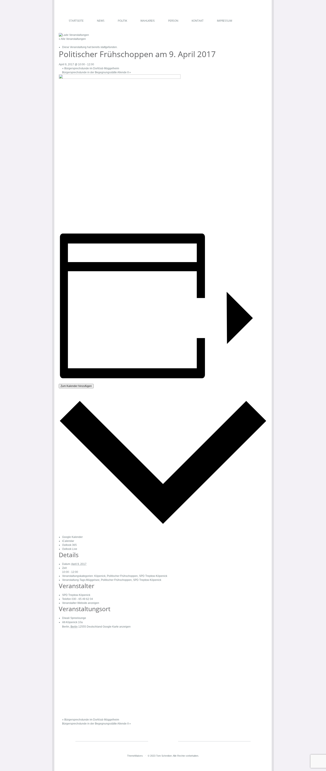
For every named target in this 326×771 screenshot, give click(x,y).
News (100, 21)
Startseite (76, 21)
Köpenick (100, 576)
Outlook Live (69, 549)
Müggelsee (93, 580)
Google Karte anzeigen (117, 626)
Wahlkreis (147, 21)
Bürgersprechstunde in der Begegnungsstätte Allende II (96, 72)
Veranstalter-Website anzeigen (80, 603)
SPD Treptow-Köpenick (153, 576)
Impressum (224, 21)
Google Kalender (72, 537)
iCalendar (68, 541)
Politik (122, 21)
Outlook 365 (69, 545)
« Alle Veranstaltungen (72, 39)
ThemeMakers (135, 755)
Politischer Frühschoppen (122, 576)
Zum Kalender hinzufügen (76, 386)
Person (173, 21)
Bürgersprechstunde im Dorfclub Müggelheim (90, 68)
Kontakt (198, 21)
